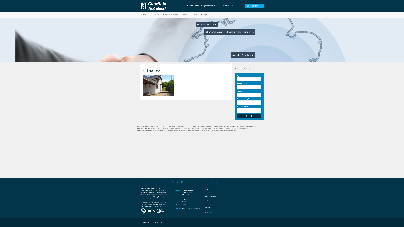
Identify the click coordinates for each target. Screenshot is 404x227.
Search (249, 115)
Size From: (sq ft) (243, 99)
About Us (155, 15)
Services (185, 15)
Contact (204, 15)
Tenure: (240, 91)
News (195, 15)
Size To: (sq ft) (242, 107)
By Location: (242, 76)
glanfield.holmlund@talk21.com (201, 5)
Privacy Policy (209, 212)
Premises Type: (243, 83)
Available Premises (170, 15)
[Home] (153, 6)
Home (145, 15)
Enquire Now (252, 6)
